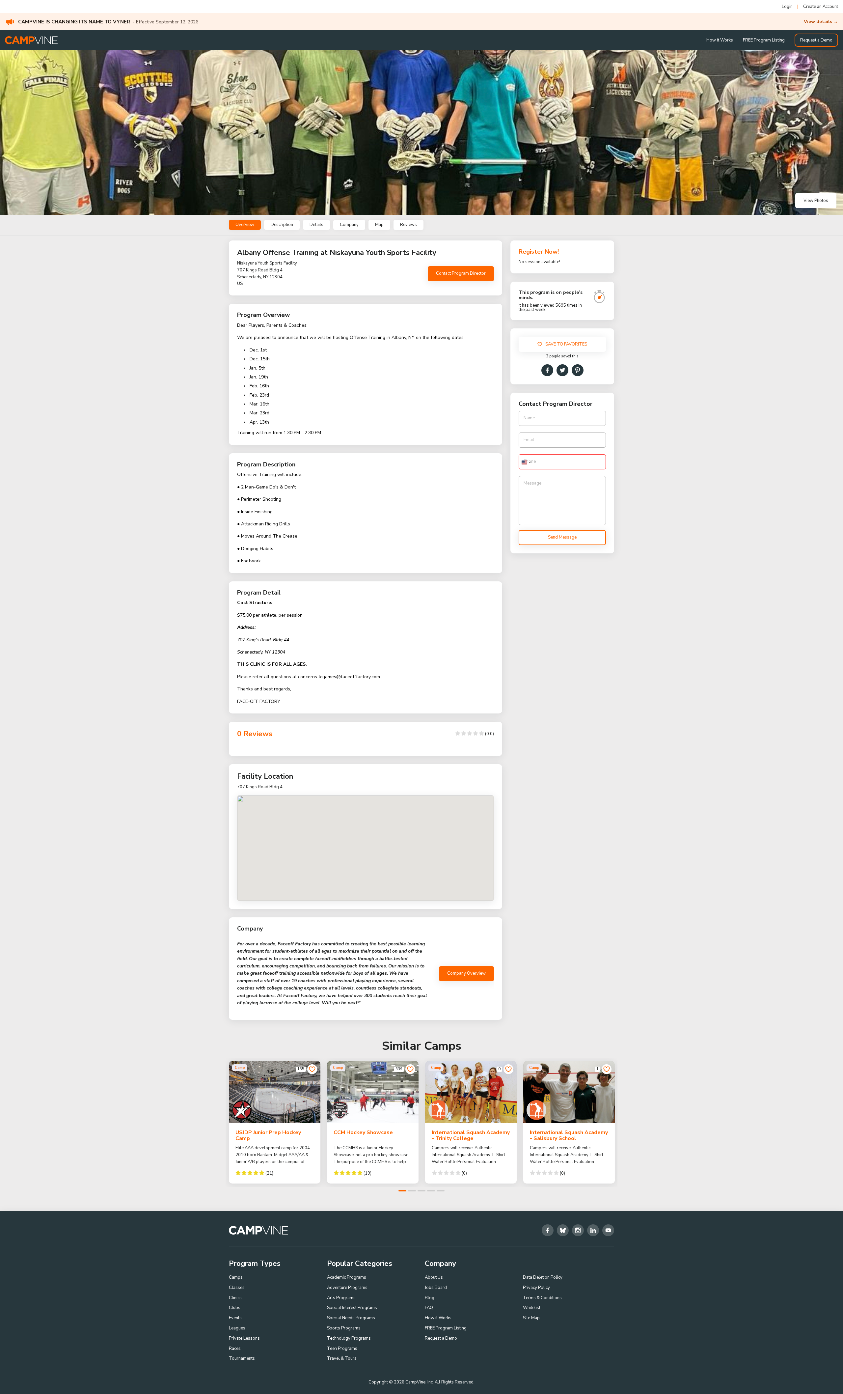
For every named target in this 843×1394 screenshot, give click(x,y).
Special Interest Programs (352, 1308)
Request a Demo (816, 40)
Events (235, 1318)
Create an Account (820, 7)
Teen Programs (342, 1349)
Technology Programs (349, 1338)
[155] (312, 1069)
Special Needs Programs (351, 1318)
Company (349, 225)
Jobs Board (436, 1288)
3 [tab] (421, 1190)
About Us (434, 1277)
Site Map (531, 1318)
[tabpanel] (275, 1122)
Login (787, 7)
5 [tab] (441, 1190)
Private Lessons (244, 1338)
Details (316, 225)
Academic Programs (346, 1277)
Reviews (408, 225)
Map (379, 225)
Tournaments (242, 1358)
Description (282, 225)
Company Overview (466, 973)
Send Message (562, 538)
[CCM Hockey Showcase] (373, 1092)
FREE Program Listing (764, 40)
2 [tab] (412, 1190)
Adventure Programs (347, 1288)
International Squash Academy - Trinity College (471, 1135)
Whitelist (531, 1308)
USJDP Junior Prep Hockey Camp (268, 1135)
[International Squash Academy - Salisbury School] (569, 1092)
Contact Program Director (461, 273)
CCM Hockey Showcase (363, 1132)
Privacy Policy (536, 1288)
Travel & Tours (342, 1358)
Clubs (234, 1308)
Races (235, 1349)
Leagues (237, 1328)
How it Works (719, 40)
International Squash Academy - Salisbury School (569, 1135)
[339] (410, 1069)
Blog (429, 1298)
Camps (236, 1277)
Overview (244, 225)
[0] (508, 1069)
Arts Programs (341, 1298)
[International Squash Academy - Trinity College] (471, 1092)
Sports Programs (344, 1328)
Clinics (235, 1298)
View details (821, 21)
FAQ (429, 1308)
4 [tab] (431, 1190)
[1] (607, 1069)
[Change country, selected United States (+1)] (526, 462)
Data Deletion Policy (542, 1277)
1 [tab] (402, 1190)
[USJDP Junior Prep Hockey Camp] (274, 1092)
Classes (237, 1288)
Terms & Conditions (542, 1298)
